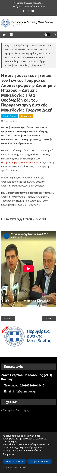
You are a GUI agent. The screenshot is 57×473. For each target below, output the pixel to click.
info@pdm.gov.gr (24, 391)
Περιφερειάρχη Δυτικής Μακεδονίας (19, 162)
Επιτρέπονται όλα (14, 461)
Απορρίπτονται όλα (39, 461)
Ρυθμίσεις (8, 454)
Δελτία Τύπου (9, 116)
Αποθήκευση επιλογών (16, 467)
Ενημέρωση (26, 116)
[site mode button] (47, 34)
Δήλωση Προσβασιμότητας (15, 410)
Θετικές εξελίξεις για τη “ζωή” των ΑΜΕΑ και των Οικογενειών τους (10, 318)
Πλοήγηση (17, 6)
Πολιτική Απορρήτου (35, 6)
